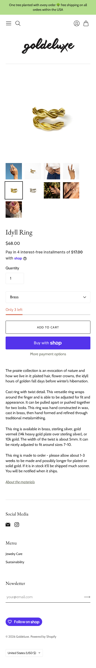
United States (22, 653)
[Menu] (9, 23)
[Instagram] (16, 525)
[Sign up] (87, 597)
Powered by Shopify (43, 636)
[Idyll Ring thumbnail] (14, 171)
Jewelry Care (14, 554)
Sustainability (15, 562)
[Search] (18, 23)
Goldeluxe (22, 636)
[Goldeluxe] (48, 45)
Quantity (12, 268)
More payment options (48, 354)
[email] (8, 525)
